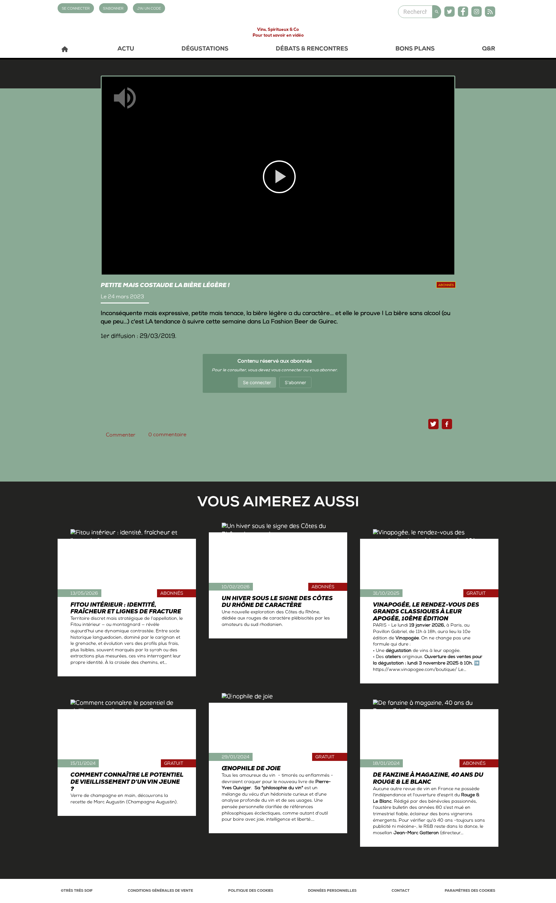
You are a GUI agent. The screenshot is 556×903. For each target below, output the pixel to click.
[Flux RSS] (490, 11)
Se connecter (257, 382)
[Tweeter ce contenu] (433, 424)
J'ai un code (149, 9)
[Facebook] (463, 11)
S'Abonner (113, 9)
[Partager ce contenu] (447, 424)
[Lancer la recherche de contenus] (436, 11)
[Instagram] (476, 11)
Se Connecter (76, 9)
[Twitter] (449, 11)
